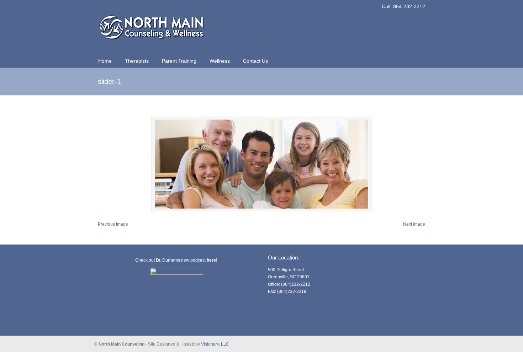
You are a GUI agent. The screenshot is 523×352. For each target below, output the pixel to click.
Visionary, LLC (215, 344)
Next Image (414, 224)
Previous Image (113, 224)
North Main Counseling (151, 23)
